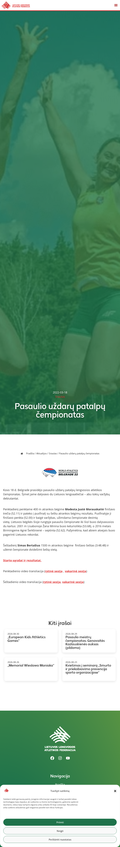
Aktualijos (41, 453)
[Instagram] (60, 758)
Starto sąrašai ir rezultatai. (22, 560)
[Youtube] (68, 758)
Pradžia (30, 453)
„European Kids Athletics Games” (26, 639)
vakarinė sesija (75, 571)
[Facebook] (52, 758)
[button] (115, 791)
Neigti (60, 830)
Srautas (53, 453)
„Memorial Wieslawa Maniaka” (31, 665)
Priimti (60, 822)
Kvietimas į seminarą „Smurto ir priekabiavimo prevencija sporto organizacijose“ (88, 669)
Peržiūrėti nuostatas (60, 839)
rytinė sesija (53, 571)
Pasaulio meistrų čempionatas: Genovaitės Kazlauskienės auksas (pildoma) (85, 642)
